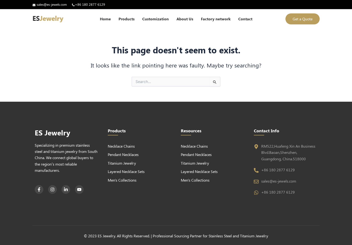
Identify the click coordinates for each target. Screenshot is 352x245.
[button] (302, 18)
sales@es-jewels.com (52, 4)
